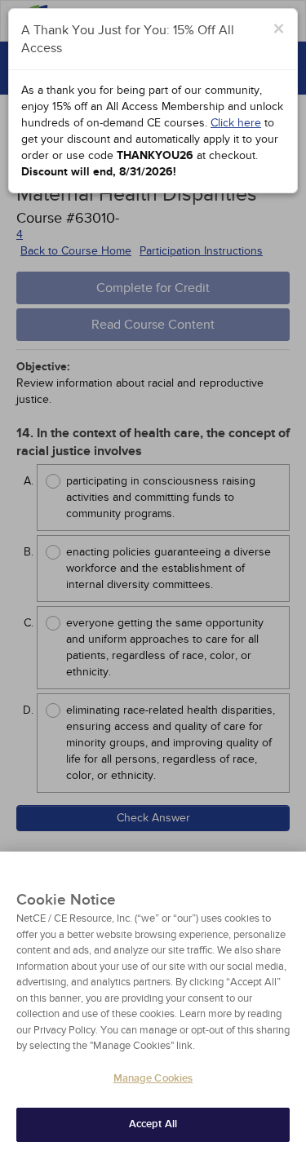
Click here (236, 123)
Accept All (153, 1124)
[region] (153, 1003)
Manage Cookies (153, 1078)
